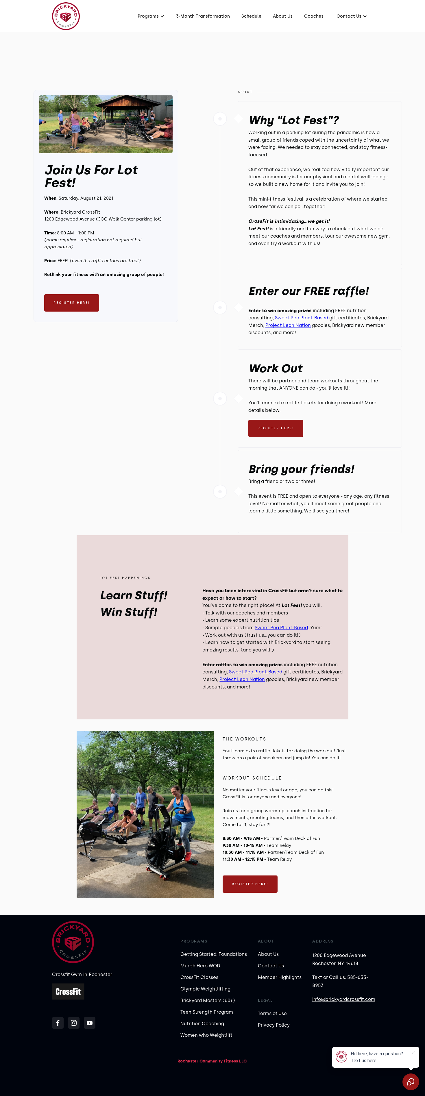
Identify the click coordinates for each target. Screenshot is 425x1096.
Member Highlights (280, 977)
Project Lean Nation (288, 325)
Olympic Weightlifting (205, 989)
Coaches (314, 16)
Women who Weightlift (206, 1035)
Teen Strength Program (206, 1012)
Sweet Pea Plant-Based (301, 318)
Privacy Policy (274, 1025)
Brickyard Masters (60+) (207, 1000)
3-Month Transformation (203, 16)
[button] (150, 16)
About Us (283, 16)
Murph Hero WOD (200, 966)
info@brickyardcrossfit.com (343, 999)
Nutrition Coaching (202, 1023)
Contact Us (271, 966)
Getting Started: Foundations (213, 954)
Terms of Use (272, 1013)
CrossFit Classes (199, 977)
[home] (66, 16)
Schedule (251, 16)
